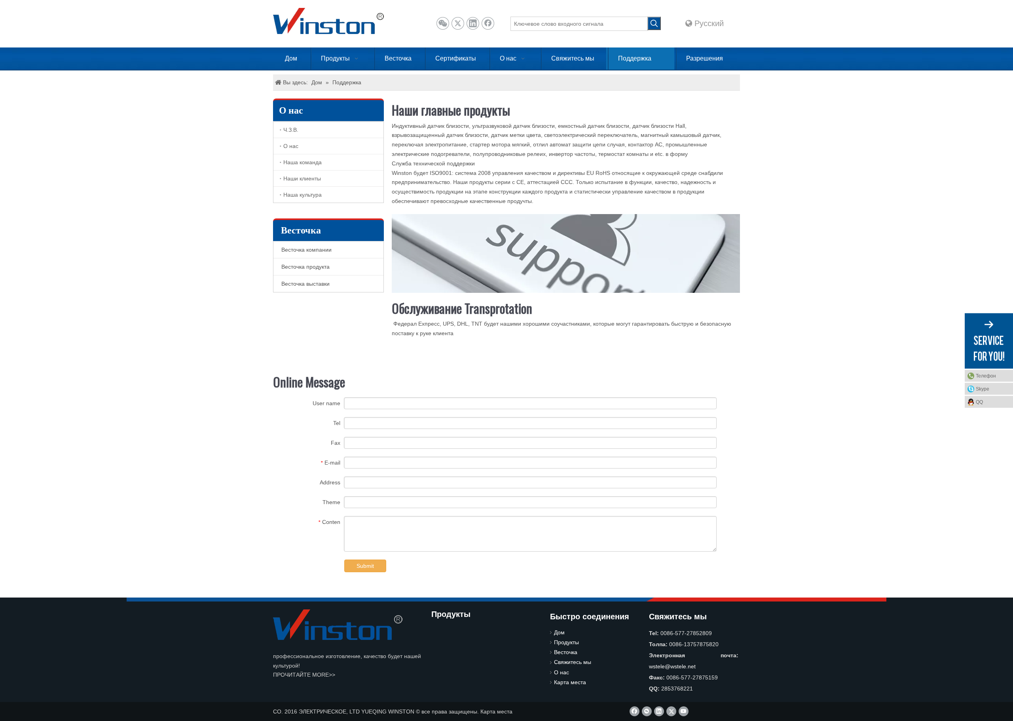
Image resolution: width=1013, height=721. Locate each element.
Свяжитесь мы (572, 662)
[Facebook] (488, 23)
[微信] (442, 23)
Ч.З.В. (290, 130)
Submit (365, 566)
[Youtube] (684, 711)
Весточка (565, 652)
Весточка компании (306, 250)
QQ (979, 402)
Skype (982, 389)
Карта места (570, 682)
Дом (559, 632)
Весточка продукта (305, 267)
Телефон (986, 376)
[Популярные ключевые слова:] (654, 23)
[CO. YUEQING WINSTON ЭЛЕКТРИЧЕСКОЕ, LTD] (337, 624)
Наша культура (302, 195)
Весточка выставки (305, 284)
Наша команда (302, 162)
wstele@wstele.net (672, 666)
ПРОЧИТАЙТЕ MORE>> (304, 675)
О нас (290, 146)
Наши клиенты (302, 178)
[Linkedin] (473, 23)
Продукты (566, 642)
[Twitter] (457, 23)
